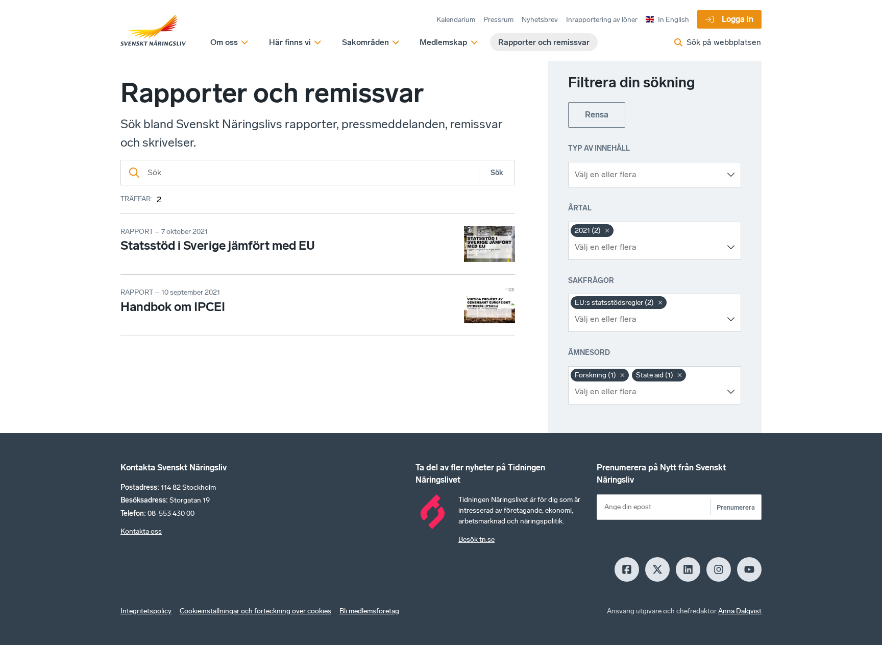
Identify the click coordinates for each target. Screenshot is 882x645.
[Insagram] (718, 569)
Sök (497, 173)
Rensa (596, 115)
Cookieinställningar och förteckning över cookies (255, 611)
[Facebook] (627, 569)
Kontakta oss (141, 531)
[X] (657, 569)
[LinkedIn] (688, 569)
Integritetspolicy (146, 611)
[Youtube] (749, 569)
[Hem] (153, 30)
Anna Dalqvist (740, 611)
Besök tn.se (476, 539)
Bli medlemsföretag (369, 611)
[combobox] (647, 174)
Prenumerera (736, 507)
